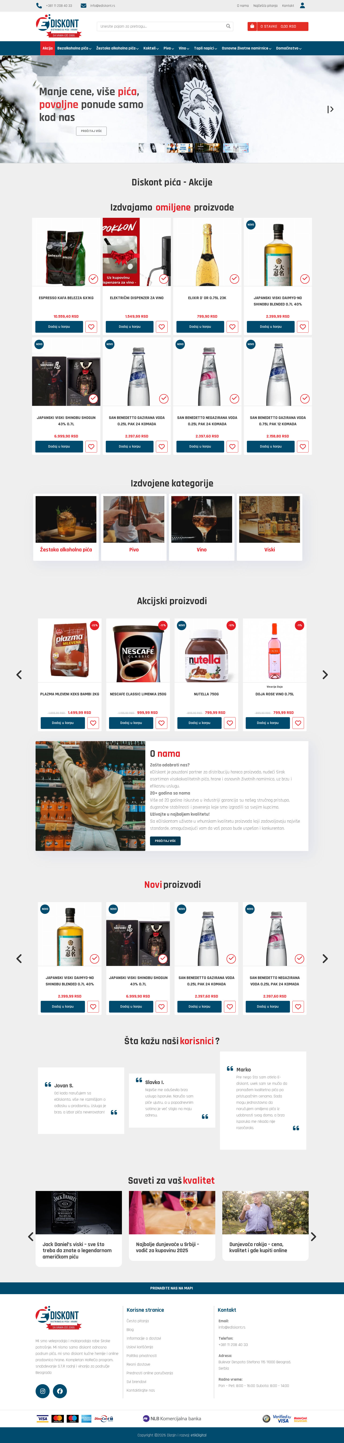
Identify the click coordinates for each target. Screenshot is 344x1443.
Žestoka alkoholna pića (115, 48)
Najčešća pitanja (265, 5)
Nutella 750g (206, 694)
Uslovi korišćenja (140, 1347)
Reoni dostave (138, 1364)
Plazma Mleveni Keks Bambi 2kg (69, 694)
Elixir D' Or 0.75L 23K (207, 298)
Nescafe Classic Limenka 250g (138, 694)
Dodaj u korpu (59, 326)
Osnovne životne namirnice (245, 48)
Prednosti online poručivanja (150, 1373)
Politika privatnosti (142, 1355)
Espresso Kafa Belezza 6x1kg (66, 298)
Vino (182, 48)
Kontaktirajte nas (141, 1390)
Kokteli (149, 48)
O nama (243, 5)
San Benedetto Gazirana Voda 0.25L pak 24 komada (137, 421)
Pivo (167, 48)
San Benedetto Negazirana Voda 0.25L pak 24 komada (207, 421)
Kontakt (288, 5)
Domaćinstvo (287, 48)
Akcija (48, 48)
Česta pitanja (138, 1321)
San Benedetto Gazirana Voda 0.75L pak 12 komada (278, 421)
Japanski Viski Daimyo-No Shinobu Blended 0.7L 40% (278, 301)
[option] (172, 109)
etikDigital (198, 1435)
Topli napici (204, 48)
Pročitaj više (54, 111)
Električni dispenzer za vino (137, 298)
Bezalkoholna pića (72, 48)
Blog (130, 1329)
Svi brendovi (136, 1381)
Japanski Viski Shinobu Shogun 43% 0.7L (66, 421)
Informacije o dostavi (144, 1338)
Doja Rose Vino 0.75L (275, 694)
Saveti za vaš (171, 1181)
